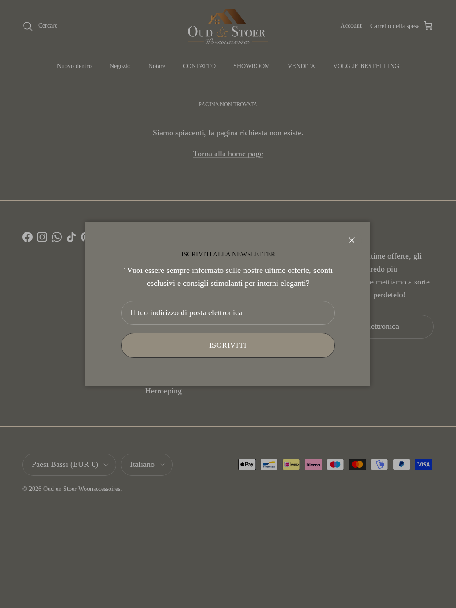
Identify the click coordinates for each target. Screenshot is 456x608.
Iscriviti (228, 345)
